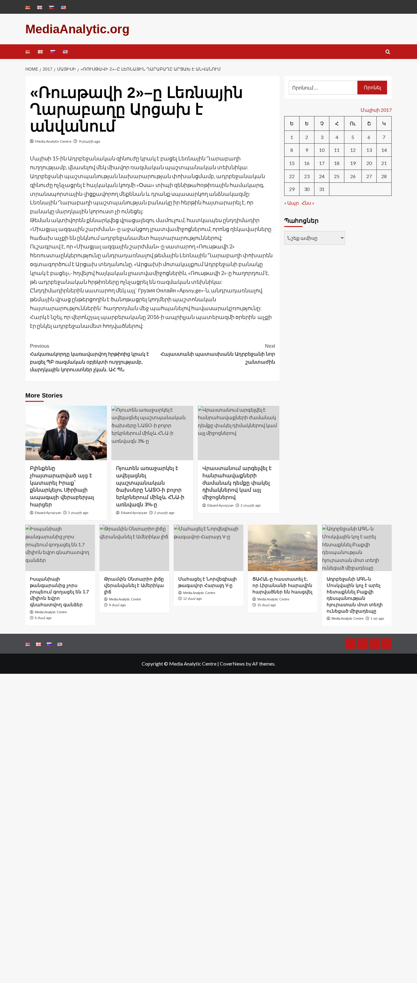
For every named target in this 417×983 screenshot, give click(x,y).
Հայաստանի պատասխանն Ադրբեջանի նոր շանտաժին (218, 353)
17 (322, 163)
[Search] (388, 52)
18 (336, 163)
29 (292, 189)
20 (369, 163)
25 (336, 176)
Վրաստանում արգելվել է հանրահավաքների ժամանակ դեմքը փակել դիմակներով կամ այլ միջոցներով (237, 482)
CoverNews (232, 663)
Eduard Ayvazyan (48, 513)
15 (292, 163)
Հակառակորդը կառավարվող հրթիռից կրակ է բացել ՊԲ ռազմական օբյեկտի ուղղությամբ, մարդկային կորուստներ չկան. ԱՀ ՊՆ (89, 357)
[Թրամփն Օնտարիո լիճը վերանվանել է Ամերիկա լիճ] (134, 548)
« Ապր (291, 203)
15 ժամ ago (266, 605)
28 (384, 176)
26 (353, 176)
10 (322, 150)
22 (292, 176)
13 (369, 150)
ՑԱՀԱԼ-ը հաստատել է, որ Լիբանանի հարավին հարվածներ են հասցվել (282, 585)
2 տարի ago (78, 513)
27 (369, 176)
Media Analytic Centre (53, 141)
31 (322, 189)
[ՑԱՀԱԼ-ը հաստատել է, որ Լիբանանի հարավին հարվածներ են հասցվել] (282, 548)
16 (307, 163)
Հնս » (308, 203)
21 (384, 163)
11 (336, 150)
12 (353, 150)
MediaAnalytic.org (77, 29)
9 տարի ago (89, 141)
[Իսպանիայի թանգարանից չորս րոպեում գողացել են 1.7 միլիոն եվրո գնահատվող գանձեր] (60, 548)
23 (307, 176)
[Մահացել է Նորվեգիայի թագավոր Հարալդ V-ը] (208, 548)
